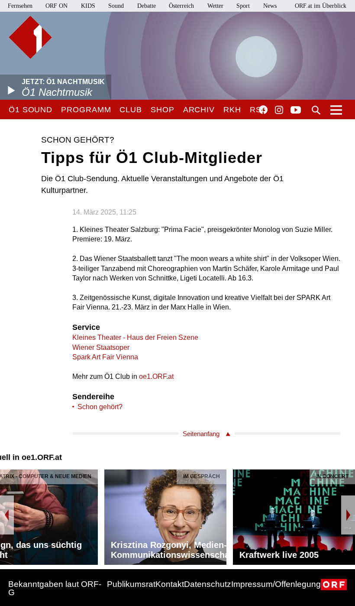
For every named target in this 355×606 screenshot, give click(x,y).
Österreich (181, 6)
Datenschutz (207, 584)
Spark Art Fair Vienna (105, 357)
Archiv (199, 109)
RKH (232, 109)
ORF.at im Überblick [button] (320, 6)
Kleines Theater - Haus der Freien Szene (135, 337)
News (270, 6)
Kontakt (169, 584)
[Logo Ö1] (30, 37)
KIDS (88, 6)
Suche (316, 110)
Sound (116, 6)
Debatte (146, 6)
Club (130, 109)
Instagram (279, 110)
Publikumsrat (131, 584)
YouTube (295, 110)
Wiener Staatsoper (100, 347)
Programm (86, 109)
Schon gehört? (100, 407)
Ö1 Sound (30, 109)
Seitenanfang (201, 433)
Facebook (263, 109)
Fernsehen (20, 6)
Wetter (215, 6)
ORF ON (56, 6)
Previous (7, 514)
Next (348, 514)
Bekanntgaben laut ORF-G (54, 588)
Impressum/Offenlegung (276, 584)
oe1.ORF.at (156, 376)
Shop (162, 109)
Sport (243, 6)
